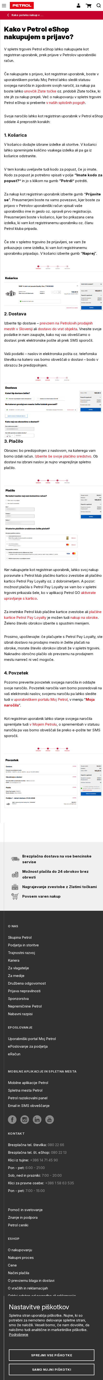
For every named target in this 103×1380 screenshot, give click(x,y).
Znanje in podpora (23, 1217)
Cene (12, 1265)
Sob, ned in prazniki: (24, 1175)
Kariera (13, 960)
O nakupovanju (20, 1250)
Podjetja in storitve (23, 945)
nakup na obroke (84, 617)
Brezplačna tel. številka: (27, 1145)
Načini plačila (18, 1273)
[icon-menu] (4, 6)
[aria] (12, 1119)
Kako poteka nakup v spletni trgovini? (27, 15)
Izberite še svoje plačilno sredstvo (63, 456)
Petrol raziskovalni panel (27, 1098)
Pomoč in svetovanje (25, 1210)
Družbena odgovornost (27, 983)
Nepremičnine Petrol (25, 1006)
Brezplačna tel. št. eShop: (29, 1152)
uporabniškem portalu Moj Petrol (41, 699)
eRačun (14, 1054)
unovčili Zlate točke (40, 91)
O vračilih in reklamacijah (28, 1288)
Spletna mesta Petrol (25, 1090)
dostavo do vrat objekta (57, 329)
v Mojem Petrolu (43, 724)
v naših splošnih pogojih (65, 102)
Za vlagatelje (18, 968)
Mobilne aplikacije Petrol (28, 1082)
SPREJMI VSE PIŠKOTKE (51, 1355)
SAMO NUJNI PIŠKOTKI (51, 1369)
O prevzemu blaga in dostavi (31, 1280)
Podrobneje (18, 1334)
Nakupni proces (21, 1257)
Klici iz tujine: (18, 1160)
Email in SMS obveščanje (29, 1105)
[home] (22, 5)
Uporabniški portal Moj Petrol (32, 1038)
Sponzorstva (18, 998)
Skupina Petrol (20, 937)
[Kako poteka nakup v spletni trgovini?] (9, 15)
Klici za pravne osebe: (26, 1183)
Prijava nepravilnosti (24, 991)
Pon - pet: (16, 1167)
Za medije (16, 975)
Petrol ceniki (18, 1225)
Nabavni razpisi (20, 1014)
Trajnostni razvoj (21, 952)
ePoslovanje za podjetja (28, 1046)
